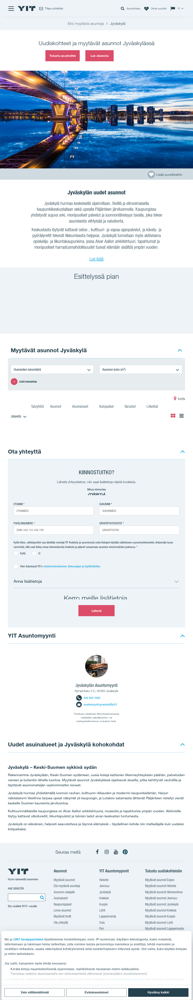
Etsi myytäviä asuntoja (67, 886)
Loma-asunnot (62, 910)
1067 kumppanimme (28, 939)
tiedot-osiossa (133, 979)
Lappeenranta (107, 916)
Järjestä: (16, 416)
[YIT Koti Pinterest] (125, 852)
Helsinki (103, 880)
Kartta (181, 399)
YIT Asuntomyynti (32, 635)
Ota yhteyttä (24, 451)
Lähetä (96, 611)
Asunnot (56, 406)
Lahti (102, 910)
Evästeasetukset (96, 992)
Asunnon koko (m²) (114, 369)
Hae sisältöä (16, 888)
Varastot (131, 406)
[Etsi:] (41, 897)
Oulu (102, 922)
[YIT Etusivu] (26, 8)
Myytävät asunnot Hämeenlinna (164, 892)
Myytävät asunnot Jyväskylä (161, 904)
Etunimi (18, 504)
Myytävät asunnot (64, 880)
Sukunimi (104, 504)
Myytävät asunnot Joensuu (161, 898)
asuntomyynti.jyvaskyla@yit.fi (100, 704)
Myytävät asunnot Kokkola (160, 910)
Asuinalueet (80, 406)
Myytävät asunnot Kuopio (160, 916)
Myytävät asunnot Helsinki (160, 886)
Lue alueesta (99, 56)
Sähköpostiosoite (110, 523)
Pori (101, 928)
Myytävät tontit (62, 916)
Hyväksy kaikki (158, 992)
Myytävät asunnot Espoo (159, 880)
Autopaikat (107, 406)
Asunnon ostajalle (64, 892)
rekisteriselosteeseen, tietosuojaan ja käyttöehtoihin (71, 566)
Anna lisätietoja (28, 581)
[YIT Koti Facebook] (97, 852)
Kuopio (103, 904)
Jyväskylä (105, 892)
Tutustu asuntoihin (62, 56)
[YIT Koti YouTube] (116, 852)
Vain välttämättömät (35, 992)
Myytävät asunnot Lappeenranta (164, 928)
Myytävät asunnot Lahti (159, 922)
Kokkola (104, 898)
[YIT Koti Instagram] (107, 852)
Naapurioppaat (62, 904)
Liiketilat (153, 406)
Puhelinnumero (23, 523)
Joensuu (104, 886)
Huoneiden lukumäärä (27, 369)
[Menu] (11, 8)
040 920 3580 (92, 698)
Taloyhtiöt (37, 406)
